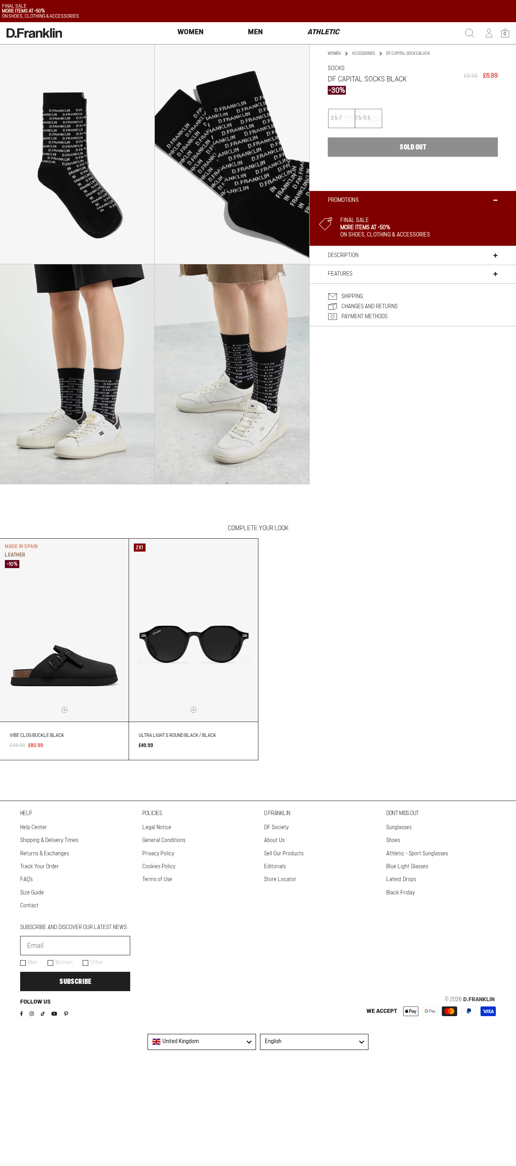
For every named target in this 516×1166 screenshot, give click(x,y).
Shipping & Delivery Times (49, 840)
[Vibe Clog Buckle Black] (64, 630)
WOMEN (334, 54)
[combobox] (202, 1042)
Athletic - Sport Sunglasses (417, 854)
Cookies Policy (158, 866)
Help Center (33, 827)
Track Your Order (39, 866)
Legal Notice (156, 827)
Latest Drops (401, 879)
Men (32, 962)
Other (96, 962)
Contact (29, 906)
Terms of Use (157, 879)
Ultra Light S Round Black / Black (177, 735)
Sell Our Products (284, 854)
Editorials (275, 866)
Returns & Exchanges (44, 854)
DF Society (276, 827)
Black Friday (400, 893)
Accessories (363, 54)
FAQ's (26, 879)
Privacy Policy (158, 854)
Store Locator (280, 879)
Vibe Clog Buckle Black (37, 735)
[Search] (470, 33)
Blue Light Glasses (407, 866)
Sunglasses (399, 827)
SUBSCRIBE (75, 981)
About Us (274, 840)
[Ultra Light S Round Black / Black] (193, 630)
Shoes (393, 840)
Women (64, 962)
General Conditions (163, 840)
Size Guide (32, 893)
